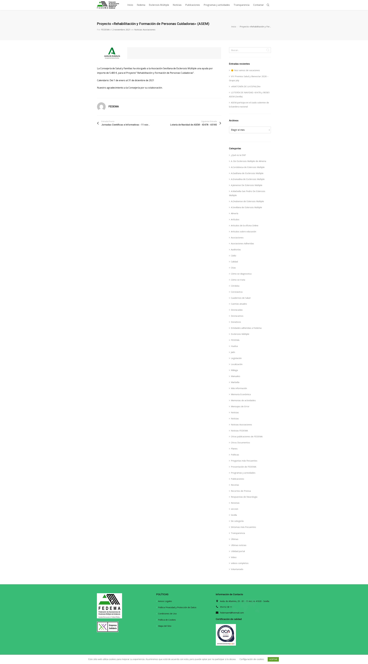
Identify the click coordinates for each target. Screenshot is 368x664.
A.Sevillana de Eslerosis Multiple (246, 207)
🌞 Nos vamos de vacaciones (245, 70)
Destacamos (237, 315)
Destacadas (237, 309)
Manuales (235, 376)
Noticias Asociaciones (144, 29)
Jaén (233, 352)
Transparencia (238, 533)
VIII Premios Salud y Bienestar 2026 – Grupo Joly (248, 78)
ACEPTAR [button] (273, 659)
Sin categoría (237, 520)
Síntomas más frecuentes (243, 527)
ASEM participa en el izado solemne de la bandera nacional (249, 104)
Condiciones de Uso (167, 613)
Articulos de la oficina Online (244, 225)
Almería (234, 213)
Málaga (234, 370)
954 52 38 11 (226, 607)
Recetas (235, 484)
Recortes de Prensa (241, 490)
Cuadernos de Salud (240, 297)
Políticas (235, 454)
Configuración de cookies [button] (251, 659)
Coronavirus (237, 291)
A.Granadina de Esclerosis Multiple (248, 179)
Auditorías (236, 249)
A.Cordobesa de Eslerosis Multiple (248, 167)
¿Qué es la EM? (238, 155)
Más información (239, 388)
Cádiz (233, 255)
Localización (237, 364)
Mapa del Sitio (164, 626)
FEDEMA (105, 29)
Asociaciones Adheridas (242, 243)
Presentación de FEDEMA (243, 466)
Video (233, 557)
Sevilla (234, 514)
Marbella (235, 382)
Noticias (235, 412)
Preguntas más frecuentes (244, 460)
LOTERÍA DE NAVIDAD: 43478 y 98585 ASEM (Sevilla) (249, 94)
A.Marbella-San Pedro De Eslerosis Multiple (247, 193)
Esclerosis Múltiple (240, 334)
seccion (234, 508)
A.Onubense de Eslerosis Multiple (247, 201)
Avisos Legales (165, 601)
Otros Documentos (240, 442)
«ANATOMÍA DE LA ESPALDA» (246, 86)
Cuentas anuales (239, 303)
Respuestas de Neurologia (244, 496)
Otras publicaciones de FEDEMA (246, 436)
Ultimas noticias (238, 545)
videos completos (240, 563)
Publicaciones (237, 478)
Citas (233, 267)
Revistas (235, 502)
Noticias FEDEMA (239, 430)
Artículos (235, 219)
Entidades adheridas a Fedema (246, 327)
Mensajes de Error (240, 406)
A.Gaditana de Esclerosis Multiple (247, 173)
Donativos (236, 321)
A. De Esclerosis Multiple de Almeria (248, 161)
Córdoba (235, 285)
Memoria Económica (241, 394)
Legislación (236, 358)
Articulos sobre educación (243, 231)
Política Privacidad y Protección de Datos (177, 607)
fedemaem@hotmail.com (232, 612)
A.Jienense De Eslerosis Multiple (246, 185)
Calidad (234, 261)
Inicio (233, 26)
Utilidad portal (238, 551)
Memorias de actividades (243, 400)
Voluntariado (237, 569)
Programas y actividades (243, 472)
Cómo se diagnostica (241, 273)
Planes (234, 448)
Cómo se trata (238, 279)
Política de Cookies (167, 619)
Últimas (234, 539)
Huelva (234, 346)
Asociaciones (237, 237)
